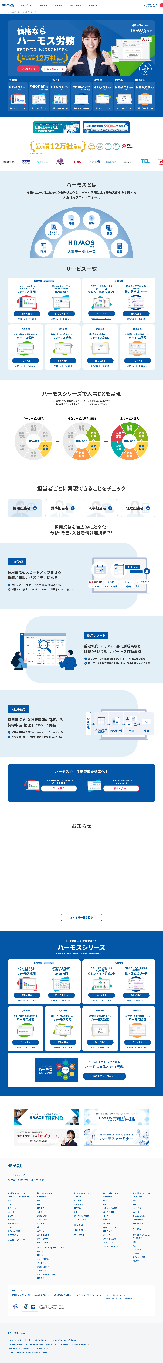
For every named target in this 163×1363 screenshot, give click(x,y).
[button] (27, 5)
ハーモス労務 (137, 1196)
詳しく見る (27, 313)
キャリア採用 (42, 1259)
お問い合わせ (13, 1235)
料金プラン (78, 1204)
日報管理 (78, 1230)
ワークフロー (80, 1235)
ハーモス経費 (107, 1196)
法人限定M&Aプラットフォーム (35, 1352)
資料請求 (40, 1278)
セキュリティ (138, 1208)
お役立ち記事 (42, 1220)
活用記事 (106, 1220)
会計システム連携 (110, 1208)
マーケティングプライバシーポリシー (88, 1295)
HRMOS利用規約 (39, 1295)
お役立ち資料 (13, 1223)
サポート (11, 1212)
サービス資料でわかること (47, 1274)
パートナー (41, 1227)
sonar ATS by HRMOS (49, 1247)
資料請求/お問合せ (81, 1216)
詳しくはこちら (52, 68)
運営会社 (15, 1290)
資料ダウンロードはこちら (27, 319)
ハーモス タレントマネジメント (18, 1196)
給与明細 (78, 1225)
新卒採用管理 (42, 1242)
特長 (134, 1204)
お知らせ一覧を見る (81, 917)
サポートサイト (109, 1246)
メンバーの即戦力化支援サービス (32, 1348)
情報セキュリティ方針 (21, 1295)
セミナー (11, 1216)
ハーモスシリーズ (16, 1175)
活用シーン (12, 1208)
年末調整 (137, 1228)
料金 (9, 1204)
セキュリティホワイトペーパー (120, 1296)
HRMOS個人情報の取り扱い (59, 1295)
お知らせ (43, 5)
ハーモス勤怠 (78, 1196)
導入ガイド (107, 1231)
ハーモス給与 (137, 1238)
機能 (9, 1200)
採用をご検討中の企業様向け (64, 1340)
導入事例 (58, 5)
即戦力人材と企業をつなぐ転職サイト (33, 1340)
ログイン (93, 5)
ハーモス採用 (41, 1196)
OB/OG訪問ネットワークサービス (42, 1344)
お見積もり (27, 68)
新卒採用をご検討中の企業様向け (74, 1344)
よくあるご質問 (14, 1231)
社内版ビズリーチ (16, 1240)
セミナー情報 (76, 5)
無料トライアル (109, 1227)
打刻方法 (77, 1200)
